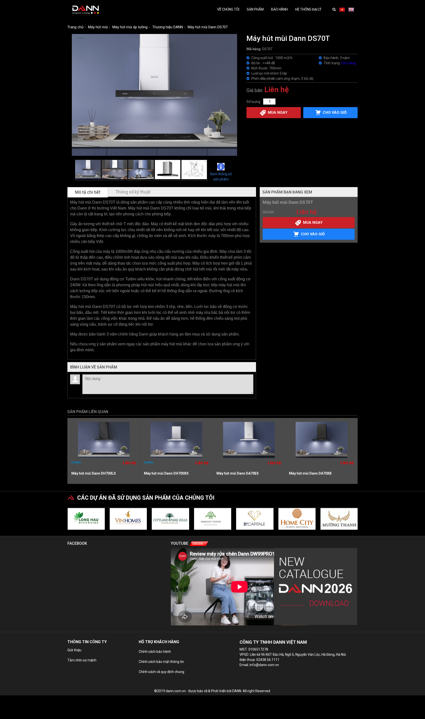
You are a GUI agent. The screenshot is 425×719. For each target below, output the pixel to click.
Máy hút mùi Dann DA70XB (310, 473)
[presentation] (70, 520)
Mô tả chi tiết (87, 192)
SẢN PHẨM (255, 9)
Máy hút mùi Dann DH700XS (166, 473)
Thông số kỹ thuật (133, 191)
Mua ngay (278, 112)
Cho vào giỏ (313, 234)
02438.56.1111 (267, 660)
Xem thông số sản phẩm (221, 176)
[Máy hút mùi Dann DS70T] (88, 170)
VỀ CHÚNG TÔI (228, 9)
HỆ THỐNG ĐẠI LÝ (308, 9)
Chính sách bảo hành (155, 652)
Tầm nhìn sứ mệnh (81, 660)
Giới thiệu (74, 650)
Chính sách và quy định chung (161, 672)
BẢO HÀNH (279, 9)
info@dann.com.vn (264, 665)
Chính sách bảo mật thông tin (161, 662)
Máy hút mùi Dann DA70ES (237, 473)
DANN (76, 462)
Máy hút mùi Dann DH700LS (93, 473)
